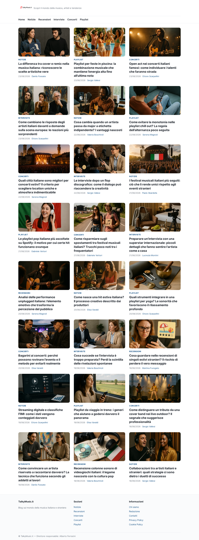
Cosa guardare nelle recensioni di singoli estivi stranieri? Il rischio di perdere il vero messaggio (153, 359)
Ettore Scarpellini (151, 76)
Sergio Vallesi (93, 80)
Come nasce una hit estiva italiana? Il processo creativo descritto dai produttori (99, 301)
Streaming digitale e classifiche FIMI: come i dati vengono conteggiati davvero (40, 414)
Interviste (59, 19)
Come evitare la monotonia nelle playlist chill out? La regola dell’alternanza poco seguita (152, 126)
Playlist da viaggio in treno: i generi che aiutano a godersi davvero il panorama (98, 414)
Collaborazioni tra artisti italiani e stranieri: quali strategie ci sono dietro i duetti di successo (152, 472)
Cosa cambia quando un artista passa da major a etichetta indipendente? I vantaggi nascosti (98, 126)
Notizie (32, 19)
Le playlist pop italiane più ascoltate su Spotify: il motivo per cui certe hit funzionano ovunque (43, 242)
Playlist (84, 19)
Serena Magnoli (150, 134)
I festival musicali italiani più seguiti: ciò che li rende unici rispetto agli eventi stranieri (154, 184)
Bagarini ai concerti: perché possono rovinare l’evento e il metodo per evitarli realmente (39, 359)
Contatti (133, 515)
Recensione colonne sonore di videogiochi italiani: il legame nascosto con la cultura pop (95, 472)
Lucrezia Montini (150, 255)
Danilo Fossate (39, 76)
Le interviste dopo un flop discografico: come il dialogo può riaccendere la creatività (97, 184)
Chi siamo (134, 507)
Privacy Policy (136, 520)
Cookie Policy (136, 524)
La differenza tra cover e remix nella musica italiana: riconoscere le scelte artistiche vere (43, 67)
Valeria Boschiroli (95, 134)
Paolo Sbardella (149, 193)
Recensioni (44, 19)
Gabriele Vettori (39, 251)
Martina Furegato (150, 368)
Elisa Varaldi (93, 309)
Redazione (134, 511)
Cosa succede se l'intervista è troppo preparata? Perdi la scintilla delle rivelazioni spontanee (98, 359)
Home (21, 19)
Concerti (72, 19)
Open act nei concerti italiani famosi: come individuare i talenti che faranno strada (152, 67)
